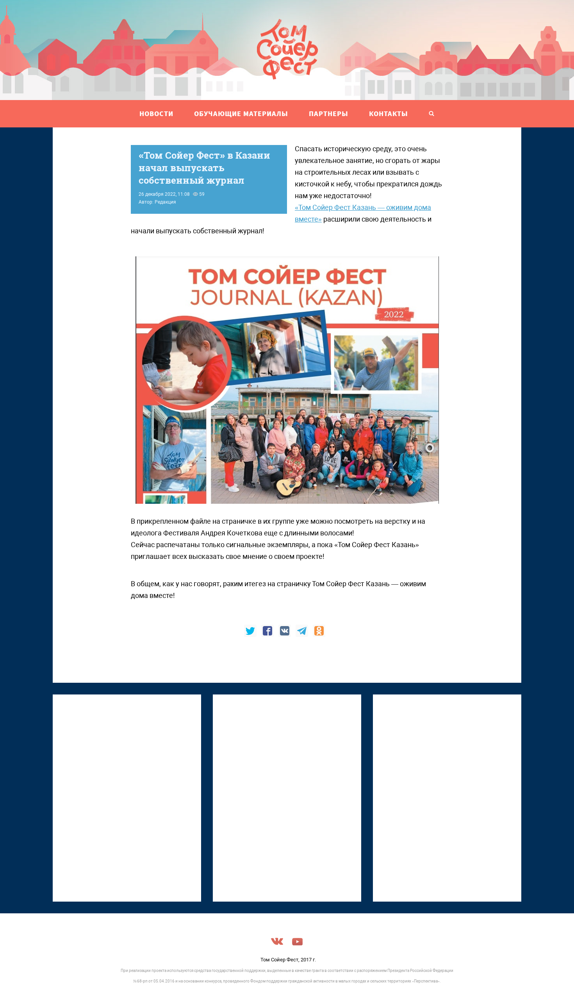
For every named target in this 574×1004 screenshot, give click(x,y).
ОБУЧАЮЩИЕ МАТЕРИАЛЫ (241, 113)
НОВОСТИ (156, 113)
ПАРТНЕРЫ (328, 113)
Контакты (388, 113)
